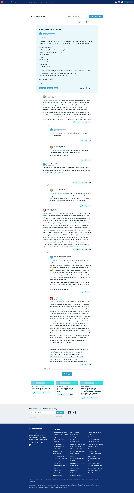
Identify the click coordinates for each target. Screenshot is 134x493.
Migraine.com (74, 470)
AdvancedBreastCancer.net (60, 432)
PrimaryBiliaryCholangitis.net (95, 444)
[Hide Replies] (48, 125)
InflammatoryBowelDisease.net (78, 449)
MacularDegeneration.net (77, 458)
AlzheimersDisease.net (59, 439)
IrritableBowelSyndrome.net (77, 451)
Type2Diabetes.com (93, 473)
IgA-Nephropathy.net (75, 446)
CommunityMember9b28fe (49, 33)
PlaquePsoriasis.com (93, 441)
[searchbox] (78, 16)
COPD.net (55, 468)
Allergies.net (56, 437)
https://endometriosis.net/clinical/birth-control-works (67, 357)
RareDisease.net (92, 451)
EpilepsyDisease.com (58, 475)
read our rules (65, 370)
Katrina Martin (49, 96)
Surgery (56, 88)
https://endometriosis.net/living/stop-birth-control (66, 352)
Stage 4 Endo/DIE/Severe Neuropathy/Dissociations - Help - (66, 389)
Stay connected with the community (43, 409)
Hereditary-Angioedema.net (77, 437)
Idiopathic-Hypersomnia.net (77, 444)
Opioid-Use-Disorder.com (95, 437)
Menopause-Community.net (77, 463)
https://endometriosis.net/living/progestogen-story (66, 354)
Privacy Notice (59, 416)
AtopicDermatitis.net (58, 444)
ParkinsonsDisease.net (94, 439)
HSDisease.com (74, 441)
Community (18, 2)
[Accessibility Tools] (119, 2)
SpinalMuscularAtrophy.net (95, 468)
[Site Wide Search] (115, 2)
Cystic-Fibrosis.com (58, 470)
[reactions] (82, 140)
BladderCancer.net (57, 451)
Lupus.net (73, 456)
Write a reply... (48, 368)
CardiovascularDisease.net (60, 458)
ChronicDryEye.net (58, 461)
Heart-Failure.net (74, 432)
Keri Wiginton (49, 209)
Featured (52, 2)
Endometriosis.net (79, 119)
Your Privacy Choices (72, 479)
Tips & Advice (42, 88)
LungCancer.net (74, 453)
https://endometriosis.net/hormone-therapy (63, 359)
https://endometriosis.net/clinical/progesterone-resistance (68, 361)
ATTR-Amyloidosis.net (58, 446)
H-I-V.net (72, 439)
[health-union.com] (35, 429)
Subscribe (60, 412)
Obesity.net (91, 434)
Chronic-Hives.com (58, 463)
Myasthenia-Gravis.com (76, 475)
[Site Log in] (122, 2)
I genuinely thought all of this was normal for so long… (41, 389)
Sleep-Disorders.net (93, 463)
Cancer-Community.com (59, 456)
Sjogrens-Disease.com (94, 458)
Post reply (67, 374)
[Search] (66, 16)
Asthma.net (56, 441)
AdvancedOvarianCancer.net (60, 434)
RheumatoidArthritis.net (94, 453)
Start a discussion (95, 16)
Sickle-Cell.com (92, 456)
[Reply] (86, 140)
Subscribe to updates (93, 21)
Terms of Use (32, 417)
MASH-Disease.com (75, 461)
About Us (31, 479)
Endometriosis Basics (31, 2)
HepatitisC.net (74, 434)
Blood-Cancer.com (58, 453)
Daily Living (43, 2)
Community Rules (93, 479)
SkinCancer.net (92, 461)
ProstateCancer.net (93, 446)
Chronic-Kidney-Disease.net (60, 465)
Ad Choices (32, 481)
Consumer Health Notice (58, 479)
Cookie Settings (83, 479)
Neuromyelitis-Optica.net (94, 432)
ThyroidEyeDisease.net (94, 470)
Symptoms (50, 88)
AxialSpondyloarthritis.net (59, 449)
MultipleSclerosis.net (75, 473)
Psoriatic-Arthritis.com (94, 449)
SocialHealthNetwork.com (95, 465)
